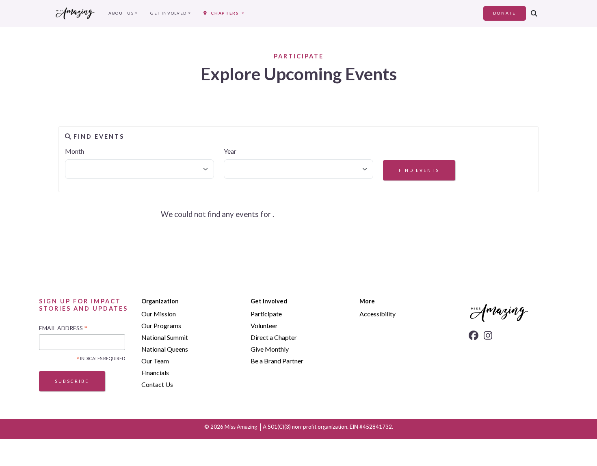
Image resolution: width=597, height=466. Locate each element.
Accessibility (377, 314)
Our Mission (158, 314)
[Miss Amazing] (75, 13)
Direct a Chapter (274, 337)
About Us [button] (121, 13)
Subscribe (72, 381)
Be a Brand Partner (277, 361)
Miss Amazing (241, 426)
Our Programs (161, 325)
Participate (266, 314)
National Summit (164, 337)
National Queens (164, 349)
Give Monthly (270, 349)
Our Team (155, 361)
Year (230, 151)
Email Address (63, 328)
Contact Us (157, 384)
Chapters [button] (223, 13)
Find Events (419, 170)
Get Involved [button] (168, 13)
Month (74, 151)
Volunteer (264, 325)
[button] (534, 13)
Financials (155, 372)
